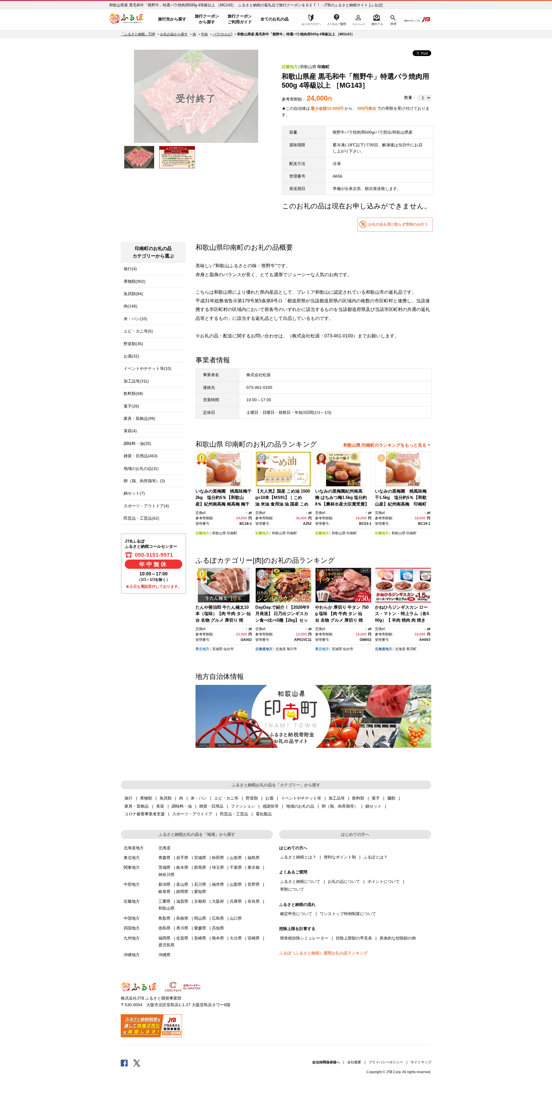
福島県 (254, 857)
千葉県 (236, 867)
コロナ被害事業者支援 (144, 814)
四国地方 (132, 928)
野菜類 (252, 798)
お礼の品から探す (174, 34)
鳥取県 (164, 918)
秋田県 (218, 857)
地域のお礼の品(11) (141, 468)
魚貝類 (166, 798)
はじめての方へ (309, 19)
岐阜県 (164, 891)
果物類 (146, 798)
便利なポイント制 (340, 857)
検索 (392, 19)
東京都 (254, 867)
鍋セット (373, 806)
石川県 (200, 884)
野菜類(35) (133, 343)
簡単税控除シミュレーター (304, 938)
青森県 (164, 857)
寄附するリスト (377, 19)
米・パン (199, 798)
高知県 (218, 928)
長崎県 (200, 938)
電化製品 (264, 814)
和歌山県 (308, 66)
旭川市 (292, 649)
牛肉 (204, 34)
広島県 (218, 918)
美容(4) (130, 431)
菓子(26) (131, 406)
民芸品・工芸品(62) (141, 518)
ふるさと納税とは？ (298, 857)
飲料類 (358, 798)
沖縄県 (164, 954)
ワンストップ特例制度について (348, 913)
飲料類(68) (133, 393)
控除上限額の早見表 (354, 938)
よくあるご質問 (336, 19)
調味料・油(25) (137, 443)
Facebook (124, 1063)
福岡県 (164, 938)
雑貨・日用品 (211, 806)
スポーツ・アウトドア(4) (146, 506)
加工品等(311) (136, 381)
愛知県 (200, 891)
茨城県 (164, 867)
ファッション (243, 806)
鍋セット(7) (134, 493)
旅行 (128, 798)
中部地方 (132, 884)
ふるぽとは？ (375, 857)
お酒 (269, 798)
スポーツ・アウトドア (192, 814)
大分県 (236, 938)
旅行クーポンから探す (207, 19)
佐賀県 (182, 938)
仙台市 (228, 649)
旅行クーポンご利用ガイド (240, 19)
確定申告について (296, 913)
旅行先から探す (172, 19)
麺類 (391, 798)
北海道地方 (264, 649)
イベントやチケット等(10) (147, 368)
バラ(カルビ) (222, 34)
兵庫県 (236, 901)
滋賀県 (182, 901)
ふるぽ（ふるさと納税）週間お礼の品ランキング (323, 953)
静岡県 (182, 891)
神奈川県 (166, 874)
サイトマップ (421, 1062)
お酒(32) (131, 356)
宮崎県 (254, 938)
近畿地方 (290, 66)
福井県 (218, 884)
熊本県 (218, 938)
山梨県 (236, 884)
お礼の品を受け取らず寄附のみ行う (398, 224)
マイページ (358, 19)
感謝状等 (270, 806)
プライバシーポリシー (386, 1062)
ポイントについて (383, 881)
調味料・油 (182, 806)
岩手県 (182, 857)
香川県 (182, 928)
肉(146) (130, 306)
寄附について (292, 889)
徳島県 (164, 928)
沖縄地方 (132, 954)
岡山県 (200, 918)
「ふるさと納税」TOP (138, 34)
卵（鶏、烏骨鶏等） (340, 806)
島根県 (182, 918)
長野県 (254, 884)
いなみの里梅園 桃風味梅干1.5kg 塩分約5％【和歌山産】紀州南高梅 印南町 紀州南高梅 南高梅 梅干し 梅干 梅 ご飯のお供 (403, 504)
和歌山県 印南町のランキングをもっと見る (384, 445)
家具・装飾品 (136, 806)
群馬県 (200, 867)
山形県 (236, 857)
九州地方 (132, 938)
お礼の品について (344, 881)
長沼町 (411, 649)
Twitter (136, 1063)
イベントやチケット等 (301, 798)
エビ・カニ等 (226, 798)
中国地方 (132, 918)
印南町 (323, 66)
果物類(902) (134, 281)
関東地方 (132, 867)
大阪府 (218, 901)
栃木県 (182, 867)
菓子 (376, 798)
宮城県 (217, 649)
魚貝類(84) (133, 293)
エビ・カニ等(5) (138, 331)
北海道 (280, 649)
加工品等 (337, 798)
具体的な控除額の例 (397, 938)
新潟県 (164, 884)
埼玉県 (218, 867)
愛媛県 (200, 928)
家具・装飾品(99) (139, 418)
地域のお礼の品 (300, 806)
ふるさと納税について (300, 881)
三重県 (164, 901)
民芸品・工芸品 (234, 814)
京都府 (200, 901)
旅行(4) (130, 268)
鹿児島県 (166, 945)
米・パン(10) (135, 318)
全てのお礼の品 (274, 19)
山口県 (236, 918)
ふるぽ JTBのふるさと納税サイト (126, 19)
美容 (160, 806)
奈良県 (254, 901)
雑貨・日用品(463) (141, 456)
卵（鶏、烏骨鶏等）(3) (144, 481)
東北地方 (202, 649)
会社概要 (354, 1062)
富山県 (182, 884)
